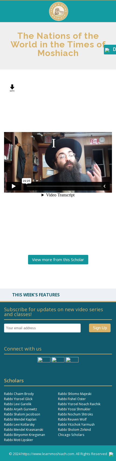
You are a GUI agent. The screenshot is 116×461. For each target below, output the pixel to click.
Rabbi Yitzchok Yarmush (76, 424)
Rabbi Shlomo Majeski (74, 393)
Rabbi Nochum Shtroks (75, 414)
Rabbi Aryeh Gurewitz (20, 409)
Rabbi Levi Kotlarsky (19, 424)
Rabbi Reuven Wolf (72, 419)
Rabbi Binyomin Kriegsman (24, 434)
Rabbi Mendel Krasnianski (23, 429)
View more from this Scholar (58, 259)
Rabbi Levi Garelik (17, 404)
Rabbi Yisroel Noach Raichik (79, 404)
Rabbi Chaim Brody (19, 393)
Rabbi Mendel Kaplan (20, 419)
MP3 (12, 90)
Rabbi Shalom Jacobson (22, 414)
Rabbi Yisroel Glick (18, 399)
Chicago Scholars (71, 434)
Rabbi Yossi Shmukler (74, 409)
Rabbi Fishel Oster (72, 399)
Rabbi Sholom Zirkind (74, 429)
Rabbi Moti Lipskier (18, 440)
